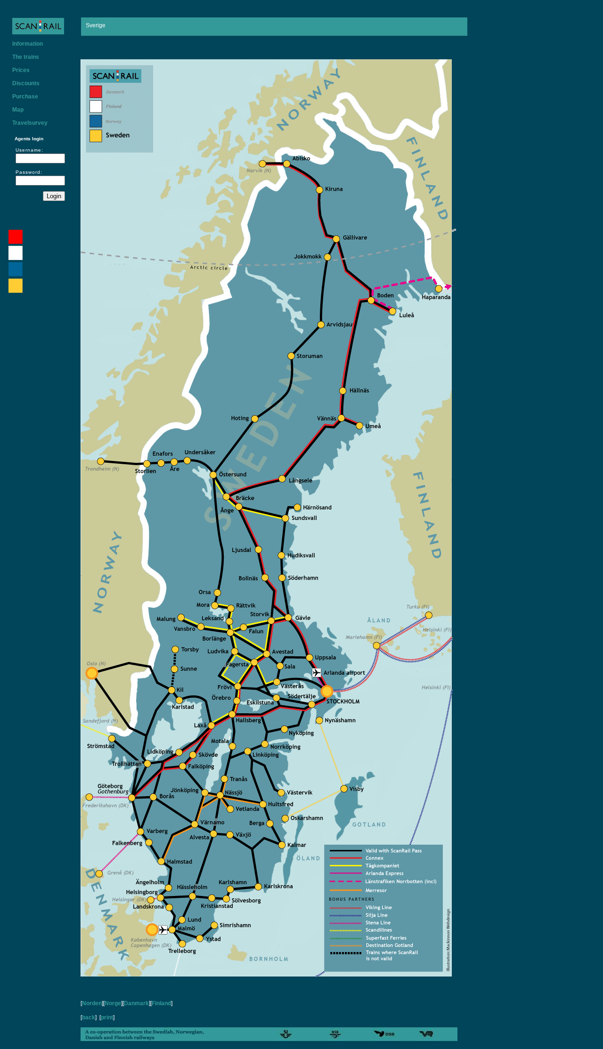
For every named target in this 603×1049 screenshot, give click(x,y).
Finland (161, 1003)
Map (18, 109)
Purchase (25, 96)
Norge (113, 1003)
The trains (25, 57)
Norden (92, 1003)
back (88, 1017)
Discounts (26, 83)
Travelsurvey (30, 123)
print (107, 1017)
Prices (21, 70)
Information (27, 43)
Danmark (136, 1003)
